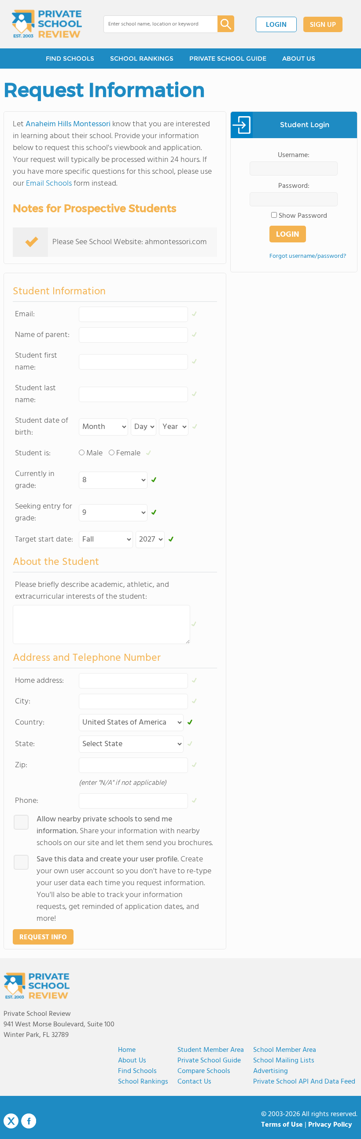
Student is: (33, 453)
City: (22, 701)
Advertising (270, 1071)
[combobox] (154, 24)
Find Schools (137, 1071)
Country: (29, 722)
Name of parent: (42, 335)
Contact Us (194, 1082)
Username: (293, 155)
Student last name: (35, 394)
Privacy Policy (330, 1125)
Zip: (21, 765)
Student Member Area (210, 1050)
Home (127, 1050)
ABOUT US (298, 58)
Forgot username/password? (307, 256)
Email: (25, 314)
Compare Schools (203, 1071)
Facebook (28, 1121)
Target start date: (44, 539)
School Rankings (143, 1082)
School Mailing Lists (283, 1060)
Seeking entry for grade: (43, 512)
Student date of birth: (41, 426)
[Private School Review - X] (11, 1121)
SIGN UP (323, 25)
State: (25, 744)
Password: (293, 186)
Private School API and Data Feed (304, 1082)
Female (128, 453)
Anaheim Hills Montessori (68, 124)
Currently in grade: (35, 480)
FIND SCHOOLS (70, 58)
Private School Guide (209, 1060)
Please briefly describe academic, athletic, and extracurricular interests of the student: (92, 591)
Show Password (303, 216)
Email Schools (49, 183)
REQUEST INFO (43, 937)
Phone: (26, 801)
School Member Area (284, 1050)
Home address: (39, 680)
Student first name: (36, 361)
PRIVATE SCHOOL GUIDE (227, 58)
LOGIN (276, 25)
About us (132, 1060)
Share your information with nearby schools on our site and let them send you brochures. (125, 831)
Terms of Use (282, 1125)
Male (94, 453)
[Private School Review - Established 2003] (46, 24)
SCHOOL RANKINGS (141, 58)
